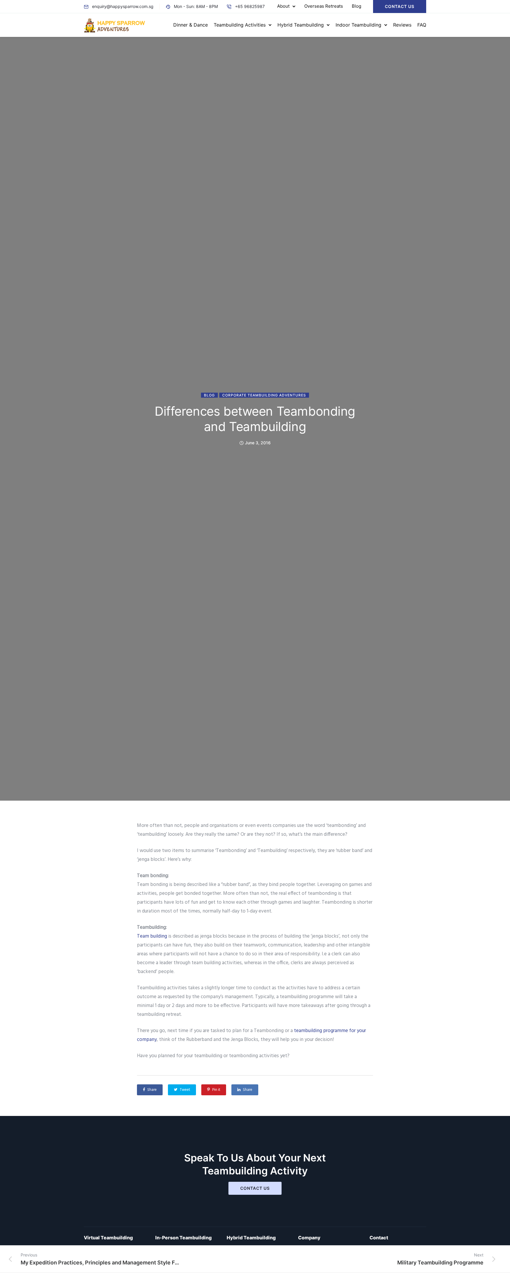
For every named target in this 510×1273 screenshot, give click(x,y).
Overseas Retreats (323, 6)
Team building (152, 936)
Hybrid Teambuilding (300, 25)
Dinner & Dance (190, 25)
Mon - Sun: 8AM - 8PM (196, 6)
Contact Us (399, 6)
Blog (356, 6)
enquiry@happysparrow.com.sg (122, 6)
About (283, 6)
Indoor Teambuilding (358, 25)
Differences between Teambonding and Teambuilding (255, 419)
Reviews (402, 25)
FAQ (421, 25)
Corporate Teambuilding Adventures (264, 395)
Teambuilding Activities (240, 25)
